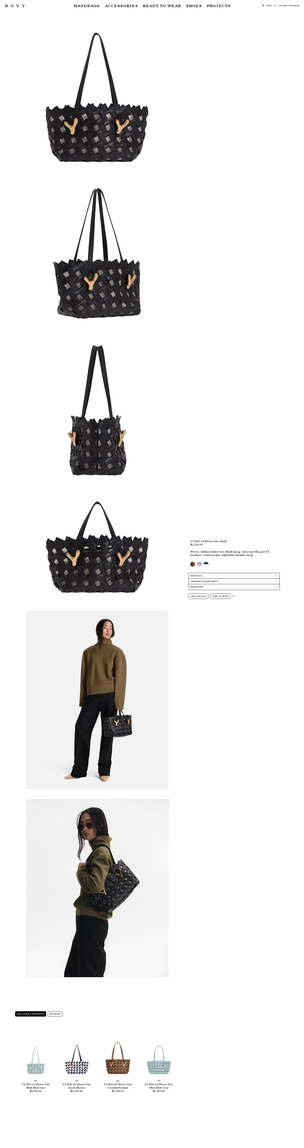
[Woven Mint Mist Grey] (199, 564)
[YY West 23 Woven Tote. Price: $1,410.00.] (35, 1051)
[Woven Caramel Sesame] (192, 564)
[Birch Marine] (206, 564)
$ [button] (263, 5)
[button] (86, 5)
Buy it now (220, 596)
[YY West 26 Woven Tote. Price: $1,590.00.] (76, 1051)
